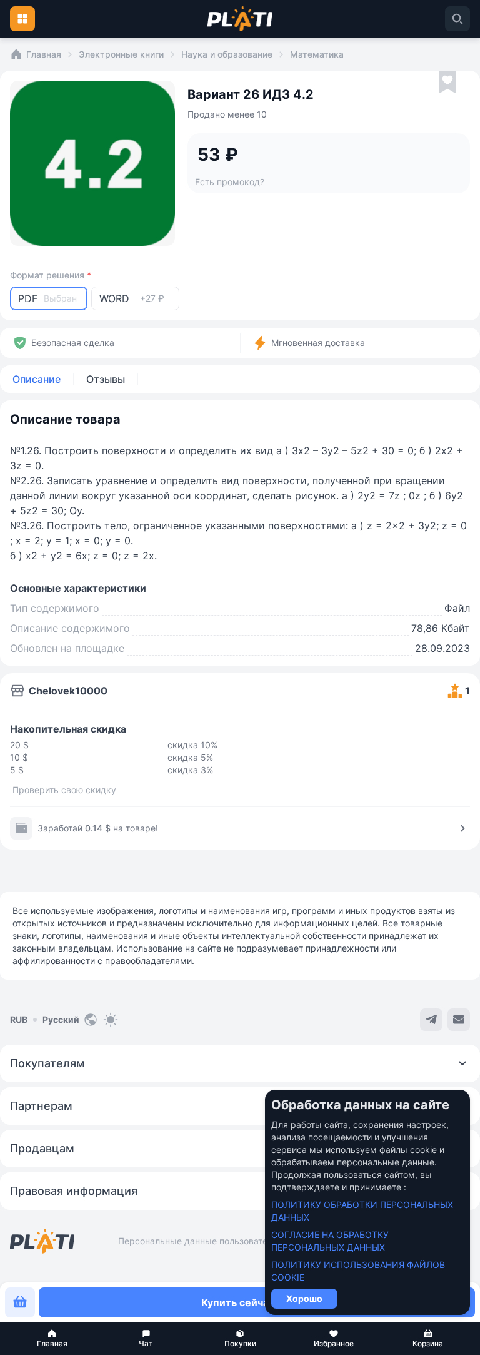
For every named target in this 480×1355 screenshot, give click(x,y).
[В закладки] (447, 82)
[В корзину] (20, 1302)
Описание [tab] (36, 379)
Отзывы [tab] (105, 379)
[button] (52, 1338)
